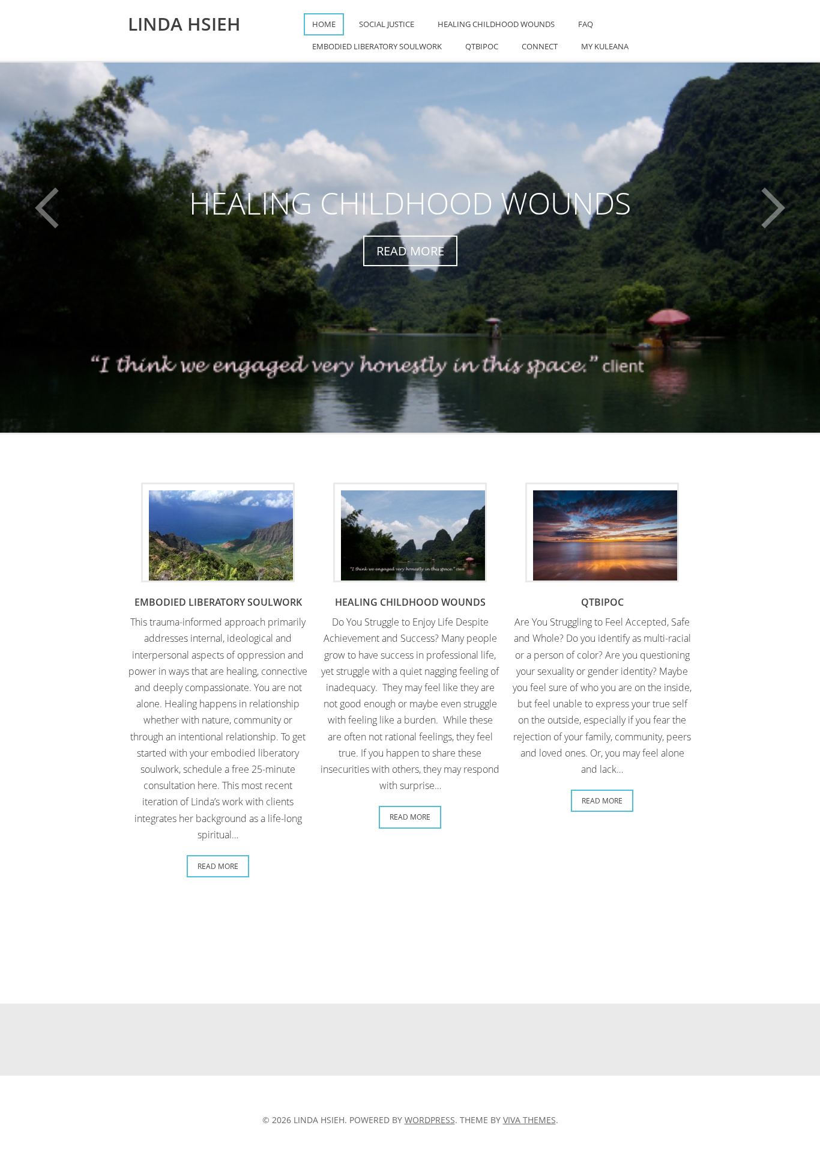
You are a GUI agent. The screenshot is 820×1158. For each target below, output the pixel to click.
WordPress (430, 1120)
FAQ (585, 24)
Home (324, 24)
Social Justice (386, 24)
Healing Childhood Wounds (496, 24)
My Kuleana (605, 46)
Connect (540, 46)
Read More (410, 251)
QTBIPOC (481, 46)
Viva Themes (529, 1120)
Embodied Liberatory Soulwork (377, 46)
